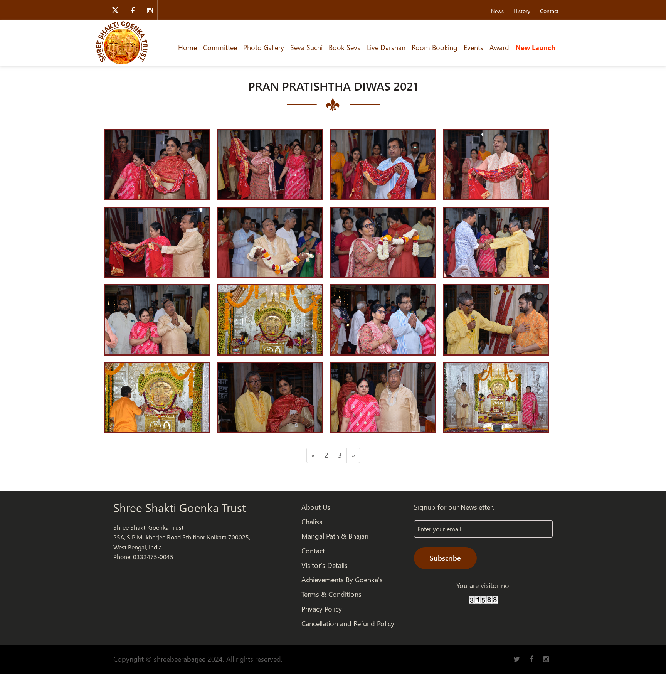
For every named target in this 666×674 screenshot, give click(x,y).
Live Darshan (386, 47)
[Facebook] (132, 10)
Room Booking (434, 47)
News (497, 11)
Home (187, 47)
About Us (315, 507)
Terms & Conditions (331, 594)
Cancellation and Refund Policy (347, 623)
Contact (549, 11)
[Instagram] (149, 10)
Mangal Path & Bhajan (334, 536)
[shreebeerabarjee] (122, 42)
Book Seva (345, 47)
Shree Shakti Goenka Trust (179, 507)
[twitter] (115, 10)
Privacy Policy (321, 608)
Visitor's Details (324, 565)
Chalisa (312, 521)
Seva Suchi (306, 47)
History (521, 11)
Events (473, 47)
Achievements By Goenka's (342, 579)
